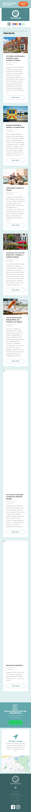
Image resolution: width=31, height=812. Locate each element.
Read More (15, 97)
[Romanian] (16, 24)
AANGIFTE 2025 (23, 4)
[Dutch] (13, 24)
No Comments (9, 64)
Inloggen (15, 791)
